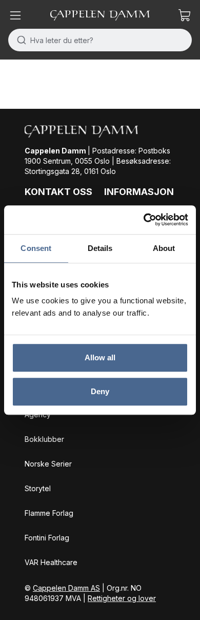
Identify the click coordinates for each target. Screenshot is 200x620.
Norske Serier (48, 463)
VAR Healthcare (51, 562)
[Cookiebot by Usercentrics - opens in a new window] (143, 219)
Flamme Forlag (49, 513)
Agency (38, 414)
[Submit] (19, 40)
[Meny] (15, 15)
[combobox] (100, 40)
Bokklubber (44, 439)
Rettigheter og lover (122, 598)
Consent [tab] (36, 248)
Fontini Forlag (47, 537)
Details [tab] (100, 248)
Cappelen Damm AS (66, 588)
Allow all (100, 357)
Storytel (38, 488)
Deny (100, 391)
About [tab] (164, 248)
